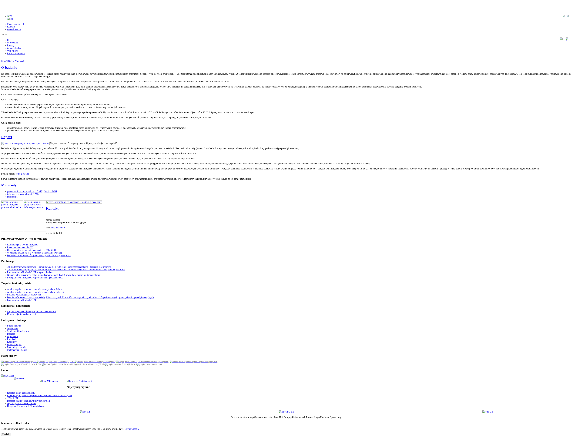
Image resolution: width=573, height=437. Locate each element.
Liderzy (10, 45)
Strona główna (14, 325)
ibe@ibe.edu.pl (58, 227)
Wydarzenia (12, 328)
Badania (11, 333)
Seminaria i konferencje (18, 331)
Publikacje (12, 339)
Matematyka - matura (17, 350)
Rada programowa (16, 53)
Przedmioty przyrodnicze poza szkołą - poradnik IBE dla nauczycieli (39, 395)
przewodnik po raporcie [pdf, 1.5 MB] (25, 191)
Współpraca (12, 50)
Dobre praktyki (14, 344)
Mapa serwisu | (15, 24)
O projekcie (12, 42)
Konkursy (12, 342)
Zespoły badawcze (16, 48)
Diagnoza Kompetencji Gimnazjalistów (25, 406)
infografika (12, 196)
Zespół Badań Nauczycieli (13, 61)
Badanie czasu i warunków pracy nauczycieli (28, 401)
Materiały (9, 185)
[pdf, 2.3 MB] (22, 173)
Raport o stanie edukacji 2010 (21, 392)
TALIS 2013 (13, 398)
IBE (9, 40)
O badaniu (9, 67)
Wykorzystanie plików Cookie (21, 403)
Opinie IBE (12, 336)
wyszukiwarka (14, 29)
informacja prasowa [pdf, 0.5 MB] (23, 194)
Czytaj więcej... (132, 429)
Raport (6, 137)
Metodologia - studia (17, 347)
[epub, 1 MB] (50, 191)
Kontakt (11, 26)
